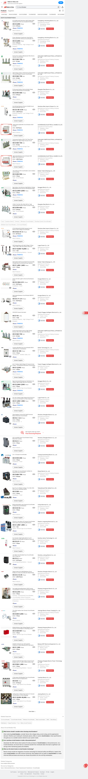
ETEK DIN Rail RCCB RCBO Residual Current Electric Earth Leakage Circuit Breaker (22, 229)
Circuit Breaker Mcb (52, 14)
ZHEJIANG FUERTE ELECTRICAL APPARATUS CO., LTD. (50, 56)
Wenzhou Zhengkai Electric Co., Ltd (47, 414)
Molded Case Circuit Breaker (8, 224)
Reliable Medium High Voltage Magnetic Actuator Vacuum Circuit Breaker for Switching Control (24, 628)
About (21, 773)
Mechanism (4, 723)
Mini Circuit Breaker (61, 14)
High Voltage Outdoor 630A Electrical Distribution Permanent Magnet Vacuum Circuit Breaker (24, 73)
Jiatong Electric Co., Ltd (44, 694)
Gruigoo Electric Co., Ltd (44, 279)
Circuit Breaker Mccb (32, 14)
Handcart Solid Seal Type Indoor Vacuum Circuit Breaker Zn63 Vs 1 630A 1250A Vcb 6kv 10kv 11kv (23, 662)
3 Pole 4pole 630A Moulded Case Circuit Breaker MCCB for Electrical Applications (24, 678)
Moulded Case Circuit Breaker (42, 14)
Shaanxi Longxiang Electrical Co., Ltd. (48, 521)
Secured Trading (4, 14)
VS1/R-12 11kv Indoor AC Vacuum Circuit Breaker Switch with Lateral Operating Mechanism (24, 522)
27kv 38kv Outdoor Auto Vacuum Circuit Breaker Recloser (23, 611)
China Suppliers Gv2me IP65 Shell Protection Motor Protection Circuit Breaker (23, 415)
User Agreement (28, 773)
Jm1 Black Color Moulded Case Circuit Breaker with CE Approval (23, 555)
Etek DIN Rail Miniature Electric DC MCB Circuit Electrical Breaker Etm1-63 (23, 107)
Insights (52, 772)
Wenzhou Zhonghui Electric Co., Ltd (47, 571)
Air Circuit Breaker (21, 224)
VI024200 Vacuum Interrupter (19, 312)
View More (32, 711)
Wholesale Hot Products (33, 772)
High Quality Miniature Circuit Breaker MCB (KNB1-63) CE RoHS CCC (22, 156)
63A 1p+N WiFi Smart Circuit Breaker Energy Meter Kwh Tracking (23, 438)
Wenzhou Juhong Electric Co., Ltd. (47, 555)
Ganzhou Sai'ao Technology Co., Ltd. (47, 538)
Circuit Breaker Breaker (16, 719)
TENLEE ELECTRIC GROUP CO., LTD (47, 488)
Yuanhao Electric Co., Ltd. (44, 677)
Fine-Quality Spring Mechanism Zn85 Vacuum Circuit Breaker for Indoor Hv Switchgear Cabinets (24, 589)
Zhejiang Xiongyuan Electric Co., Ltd (47, 588)
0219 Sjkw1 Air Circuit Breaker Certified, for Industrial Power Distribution (22, 471)
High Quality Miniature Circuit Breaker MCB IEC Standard (23, 296)
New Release (53, 719)
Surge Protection (12, 723)
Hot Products (13, 772)
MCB (48, 719)
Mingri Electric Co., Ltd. (44, 471)
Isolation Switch (10, 221)
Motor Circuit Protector (26, 723)
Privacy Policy (36, 773)
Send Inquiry (50, 28)
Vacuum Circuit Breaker (23, 14)
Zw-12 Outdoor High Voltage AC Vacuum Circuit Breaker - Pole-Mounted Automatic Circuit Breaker (24, 364)
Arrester (17, 221)
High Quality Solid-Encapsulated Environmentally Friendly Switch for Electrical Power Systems (23, 262)
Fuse (2, 221)
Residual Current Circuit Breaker (43, 221)
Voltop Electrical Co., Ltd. (44, 504)
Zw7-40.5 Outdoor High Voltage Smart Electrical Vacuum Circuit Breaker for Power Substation (23, 398)
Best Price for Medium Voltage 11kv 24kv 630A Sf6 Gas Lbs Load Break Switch (23, 488)
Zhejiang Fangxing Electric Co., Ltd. (47, 627)
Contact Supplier (18, 33)
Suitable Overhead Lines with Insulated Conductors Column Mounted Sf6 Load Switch (23, 644)
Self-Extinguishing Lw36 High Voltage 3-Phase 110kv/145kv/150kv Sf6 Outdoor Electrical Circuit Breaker (23, 246)
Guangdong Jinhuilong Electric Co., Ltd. (48, 20)
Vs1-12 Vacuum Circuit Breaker (20, 454)
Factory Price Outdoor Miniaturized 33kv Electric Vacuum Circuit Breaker (23, 56)
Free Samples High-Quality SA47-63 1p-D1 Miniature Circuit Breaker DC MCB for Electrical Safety (23, 539)
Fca (18, 723)
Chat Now (42, 28)
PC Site (47, 772)
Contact (42, 773)
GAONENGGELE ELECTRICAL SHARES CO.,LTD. (50, 125)
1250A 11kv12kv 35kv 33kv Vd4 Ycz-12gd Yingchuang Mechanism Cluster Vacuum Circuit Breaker (23, 205)
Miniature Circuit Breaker (13, 14)
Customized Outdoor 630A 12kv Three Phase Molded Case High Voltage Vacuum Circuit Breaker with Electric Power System (23, 140)
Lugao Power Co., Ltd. (43, 245)
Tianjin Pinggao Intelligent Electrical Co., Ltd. (49, 312)
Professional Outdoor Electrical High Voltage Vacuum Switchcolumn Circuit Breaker (23, 90)
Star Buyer (42, 772)
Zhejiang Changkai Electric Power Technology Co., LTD (50, 661)
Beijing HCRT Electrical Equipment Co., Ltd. (49, 644)
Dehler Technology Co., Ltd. (45, 347)
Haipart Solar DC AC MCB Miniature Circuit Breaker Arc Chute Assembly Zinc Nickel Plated (23, 572)
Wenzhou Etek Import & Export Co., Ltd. (48, 106)
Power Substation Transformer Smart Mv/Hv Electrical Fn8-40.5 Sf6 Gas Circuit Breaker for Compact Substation (23, 39)
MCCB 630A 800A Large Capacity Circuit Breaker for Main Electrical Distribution (24, 505)
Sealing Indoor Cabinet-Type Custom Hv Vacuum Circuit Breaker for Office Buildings (23, 694)
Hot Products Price (22, 772)
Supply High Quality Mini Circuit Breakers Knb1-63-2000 (23, 125)
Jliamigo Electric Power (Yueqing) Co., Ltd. (49, 610)
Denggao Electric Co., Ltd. (44, 187)
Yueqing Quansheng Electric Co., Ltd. (47, 454)
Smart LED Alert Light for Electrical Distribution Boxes (23, 279)
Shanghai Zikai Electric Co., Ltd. (46, 89)
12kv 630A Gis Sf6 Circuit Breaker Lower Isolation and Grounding (24, 171)
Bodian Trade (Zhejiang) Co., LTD (46, 171)
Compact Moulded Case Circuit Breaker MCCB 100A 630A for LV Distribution (23, 348)
